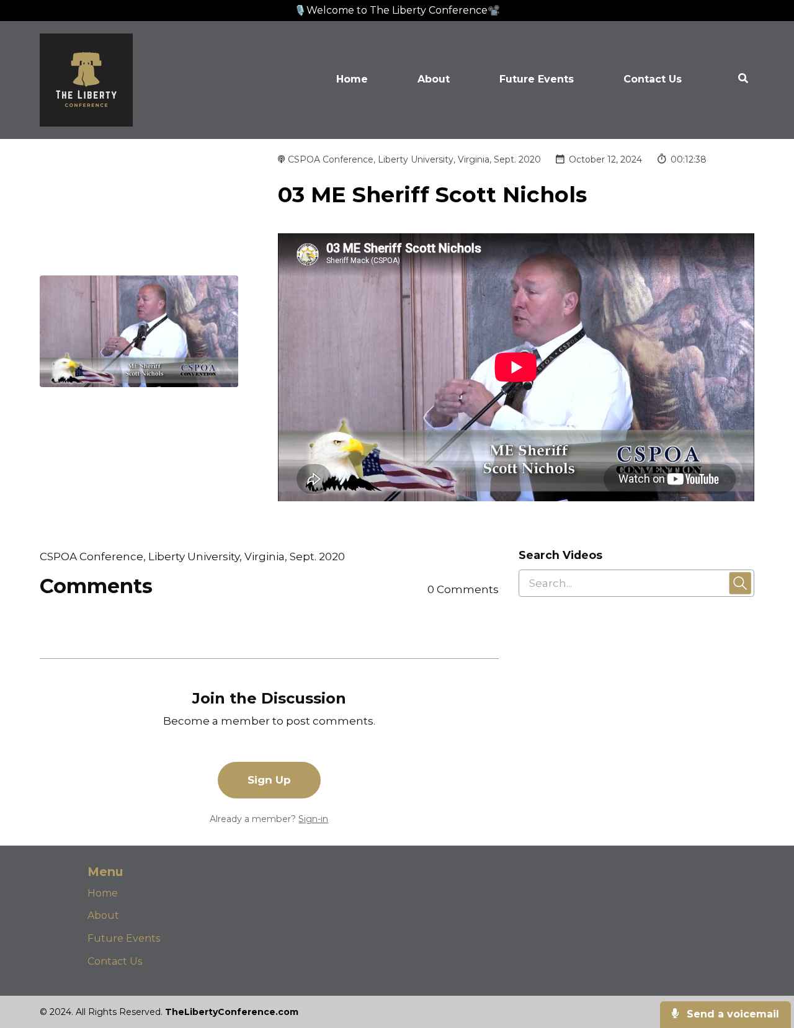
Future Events (536, 79)
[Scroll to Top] (764, 969)
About (433, 79)
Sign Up (269, 780)
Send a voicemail (731, 1014)
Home (352, 79)
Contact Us (652, 79)
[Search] (730, 80)
